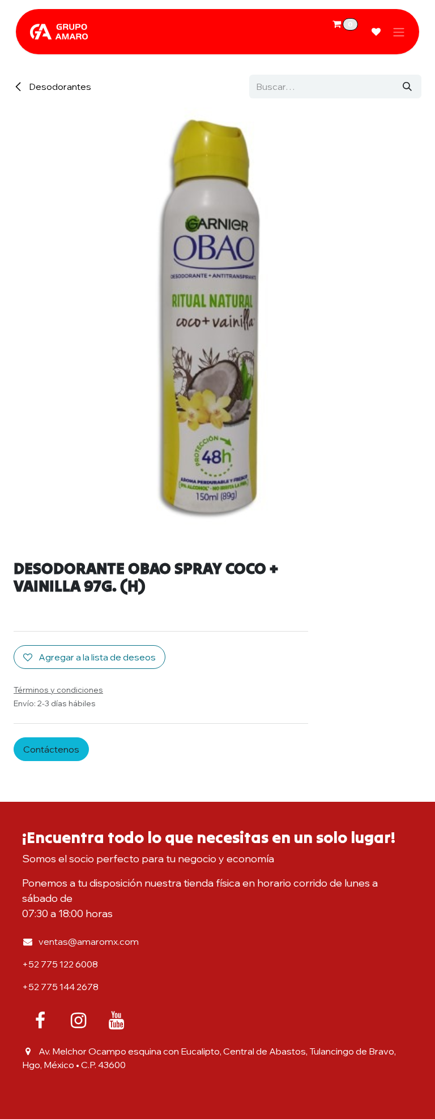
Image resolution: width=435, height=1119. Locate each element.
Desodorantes (59, 86)
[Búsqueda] (407, 86)
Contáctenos (51, 749)
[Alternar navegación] (398, 32)
